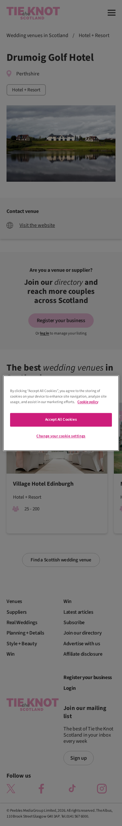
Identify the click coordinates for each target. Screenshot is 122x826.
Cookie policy (87, 402)
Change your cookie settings (60, 436)
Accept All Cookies (61, 419)
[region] (61, 413)
